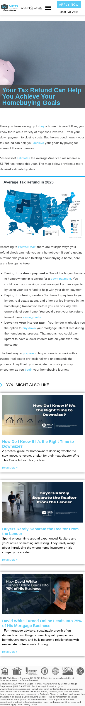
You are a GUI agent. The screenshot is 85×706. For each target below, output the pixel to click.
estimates (23, 158)
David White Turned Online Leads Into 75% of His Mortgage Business (42, 623)
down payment (61, 278)
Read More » (10, 467)
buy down (29, 328)
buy (41, 126)
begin (28, 369)
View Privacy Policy (27, 704)
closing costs (32, 317)
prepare (28, 353)
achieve (38, 143)
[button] (48, 8)
